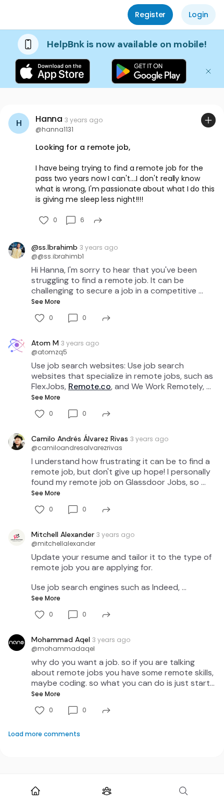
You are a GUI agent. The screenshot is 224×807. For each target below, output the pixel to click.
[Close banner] (208, 71)
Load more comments (44, 733)
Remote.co (89, 386)
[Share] (98, 220)
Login (198, 14)
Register (150, 14)
